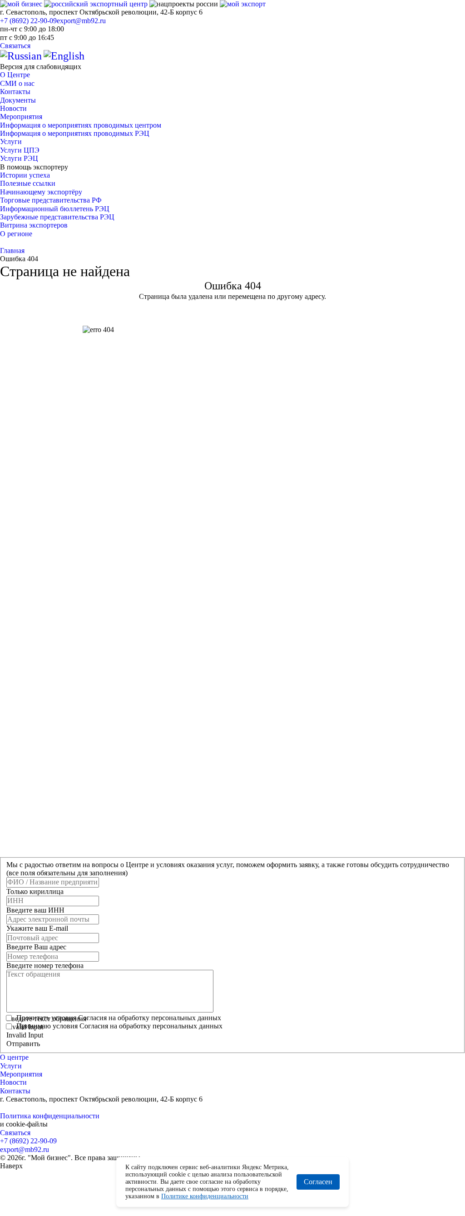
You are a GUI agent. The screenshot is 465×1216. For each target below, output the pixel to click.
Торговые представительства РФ (51, 200)
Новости (13, 108)
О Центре (15, 75)
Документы (18, 100)
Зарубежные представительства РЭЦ (57, 217)
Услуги (11, 141)
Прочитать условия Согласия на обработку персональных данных (118, 1018)
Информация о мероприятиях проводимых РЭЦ (74, 133)
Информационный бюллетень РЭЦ (54, 209)
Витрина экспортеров (34, 225)
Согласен (318, 1182)
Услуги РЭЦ (19, 158)
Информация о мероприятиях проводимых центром (80, 125)
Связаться (15, 46)
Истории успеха (25, 175)
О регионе (16, 234)
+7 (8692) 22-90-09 (28, 21)
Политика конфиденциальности (49, 1116)
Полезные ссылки (27, 183)
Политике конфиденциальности (204, 1196)
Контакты (15, 91)
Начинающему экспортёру (41, 192)
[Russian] (21, 56)
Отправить (23, 1043)
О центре (14, 1057)
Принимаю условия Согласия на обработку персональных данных (119, 1026)
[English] (64, 56)
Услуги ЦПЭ (20, 150)
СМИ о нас (17, 83)
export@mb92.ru (81, 21)
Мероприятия (21, 116)
